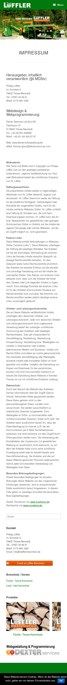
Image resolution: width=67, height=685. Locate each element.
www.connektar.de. (33, 505)
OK (61, 681)
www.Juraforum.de (39, 501)
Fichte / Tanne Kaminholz (19, 580)
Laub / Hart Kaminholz (17, 585)
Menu (60, 4)
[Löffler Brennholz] (17, 5)
